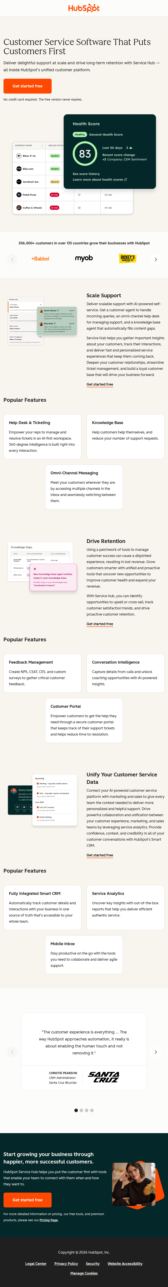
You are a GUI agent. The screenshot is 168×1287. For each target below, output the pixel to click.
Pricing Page (49, 1220)
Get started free (32, 86)
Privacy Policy (66, 1264)
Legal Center (36, 1264)
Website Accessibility (125, 1264)
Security (93, 1264)
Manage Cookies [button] (84, 1273)
